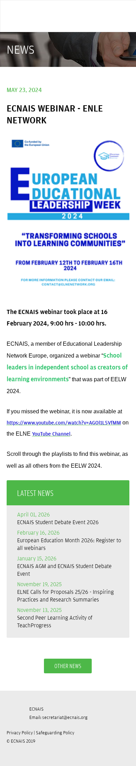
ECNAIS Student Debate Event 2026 (58, 518)
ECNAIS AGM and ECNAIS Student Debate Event (64, 565)
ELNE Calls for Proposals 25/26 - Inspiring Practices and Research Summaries (65, 591)
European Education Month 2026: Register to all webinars (69, 540)
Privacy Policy (20, 732)
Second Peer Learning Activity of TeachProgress (54, 617)
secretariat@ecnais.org (65, 717)
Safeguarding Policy (55, 732)
